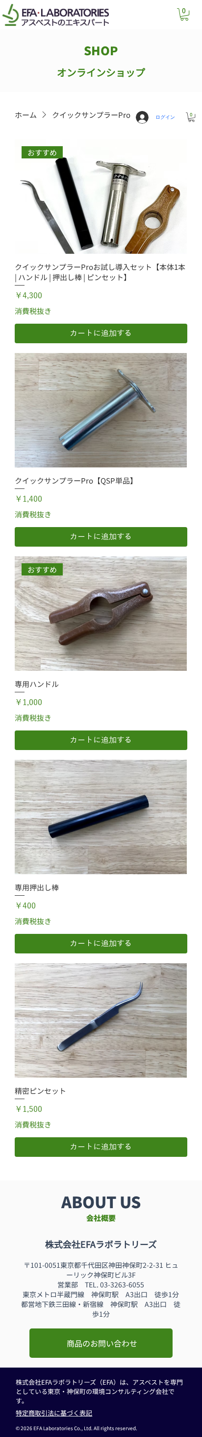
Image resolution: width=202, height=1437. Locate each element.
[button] (184, 14)
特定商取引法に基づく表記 (54, 1412)
